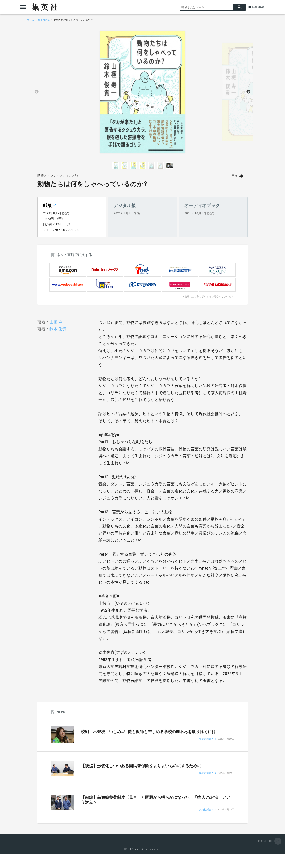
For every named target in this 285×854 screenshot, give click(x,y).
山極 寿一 (57, 322)
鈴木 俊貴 (57, 329)
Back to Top (269, 840)
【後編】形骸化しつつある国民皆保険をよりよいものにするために (141, 765)
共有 (235, 176)
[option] (143, 91)
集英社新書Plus (207, 739)
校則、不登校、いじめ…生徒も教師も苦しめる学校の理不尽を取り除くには (148, 731)
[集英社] (44, 7)
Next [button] (248, 91)
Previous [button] (36, 91)
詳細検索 (258, 7)
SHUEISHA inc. (133, 849)
